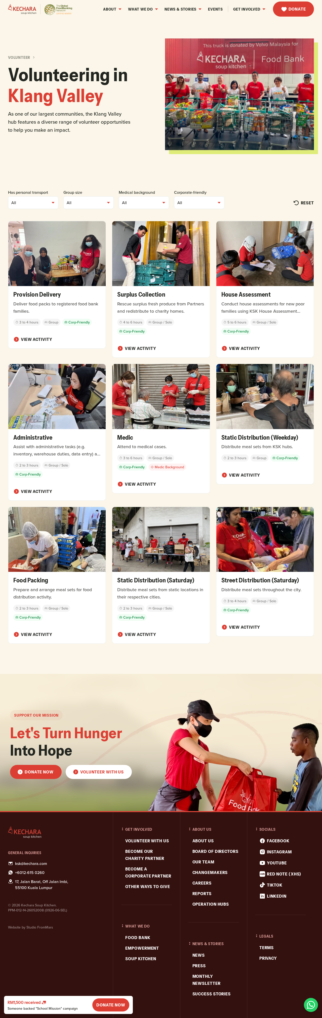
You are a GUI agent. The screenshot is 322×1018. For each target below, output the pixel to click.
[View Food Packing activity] (57, 575)
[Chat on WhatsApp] (311, 1005)
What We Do (140, 9)
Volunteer (19, 57)
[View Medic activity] (161, 428)
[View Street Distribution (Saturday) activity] (265, 571)
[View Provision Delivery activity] (57, 285)
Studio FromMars (39, 927)
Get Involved (246, 9)
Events (215, 9)
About (109, 9)
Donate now (110, 1005)
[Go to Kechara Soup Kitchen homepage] (40, 9)
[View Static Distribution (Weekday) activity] (265, 424)
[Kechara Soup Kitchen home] (56, 832)
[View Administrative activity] (57, 432)
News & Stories (180, 9)
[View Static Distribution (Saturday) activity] (161, 575)
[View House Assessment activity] (265, 289)
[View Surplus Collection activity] (161, 289)
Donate (297, 9)
